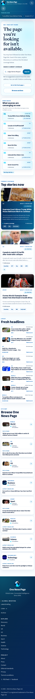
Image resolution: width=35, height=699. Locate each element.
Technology (12, 557)
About (3, 658)
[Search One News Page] (32, 3)
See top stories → (9, 172)
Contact (3, 665)
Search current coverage (12, 67)
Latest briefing (5, 604)
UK (11, 443)
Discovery (4, 622)
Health (13, 521)
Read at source (29, 332)
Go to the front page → (17, 85)
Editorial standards (7, 668)
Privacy (3, 672)
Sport (12, 501)
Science (13, 539)
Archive (3, 613)
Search (26, 72)
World (12, 424)
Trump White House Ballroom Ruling (12, 16)
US (11, 463)
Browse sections (17, 90)
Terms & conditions (7, 675)
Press (3, 662)
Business (11, 483)
